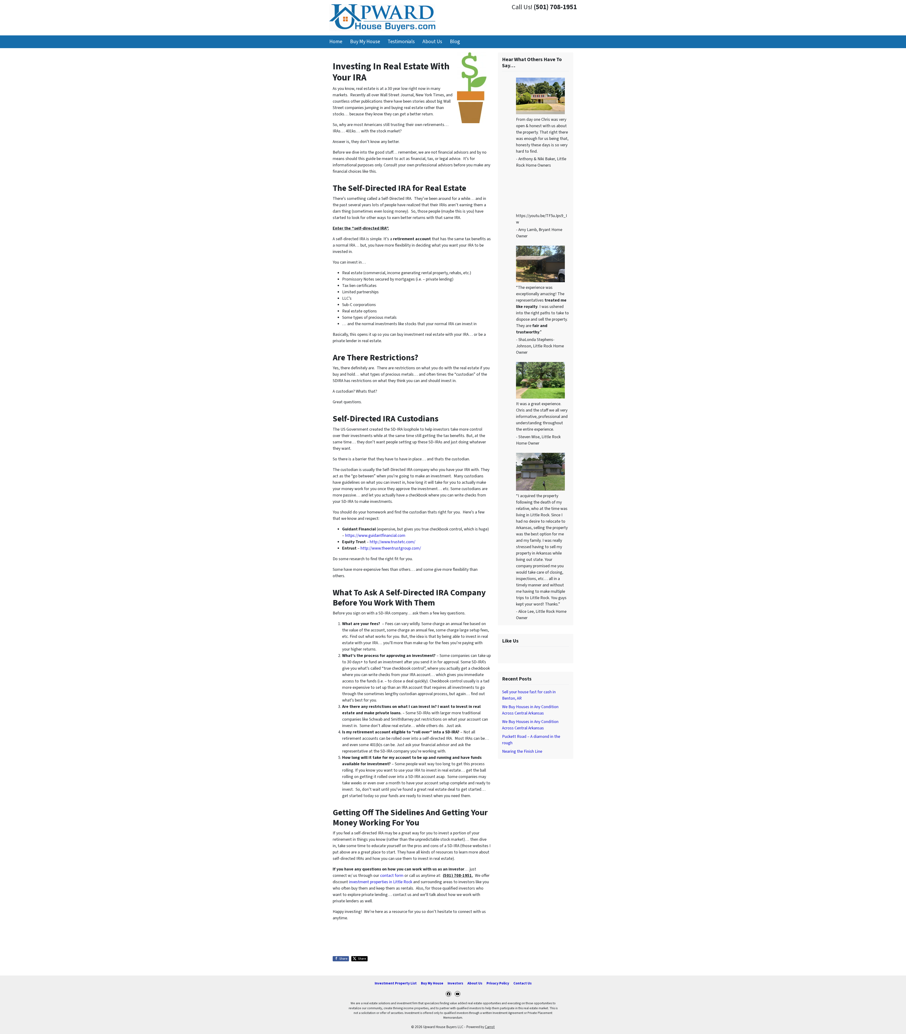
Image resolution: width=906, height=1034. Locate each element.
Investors (455, 983)
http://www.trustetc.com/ (392, 542)
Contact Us (522, 983)
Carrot (490, 1027)
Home (335, 41)
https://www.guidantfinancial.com (375, 535)
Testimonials (401, 41)
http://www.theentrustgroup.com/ (391, 548)
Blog (455, 41)
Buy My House (365, 41)
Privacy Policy (498, 983)
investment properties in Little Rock (381, 882)
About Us (432, 41)
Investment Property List (396, 983)
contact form (391, 875)
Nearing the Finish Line (522, 751)
